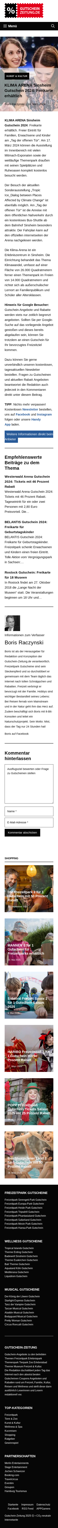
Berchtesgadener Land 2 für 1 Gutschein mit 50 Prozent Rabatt (27, 1162)
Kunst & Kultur (12, 1422)
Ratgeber (10, 1438)
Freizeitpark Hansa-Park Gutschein (24, 1228)
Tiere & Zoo (11, 1418)
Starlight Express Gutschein (20, 1300)
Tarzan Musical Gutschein (19, 1308)
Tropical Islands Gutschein (19, 1248)
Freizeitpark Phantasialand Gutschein (25, 1215)
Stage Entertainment (16, 1467)
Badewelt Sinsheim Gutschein (21, 1256)
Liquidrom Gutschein (16, 1276)
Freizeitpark (11, 1415)
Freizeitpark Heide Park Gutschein (23, 1207)
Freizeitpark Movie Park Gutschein (23, 1223)
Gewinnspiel (11, 1443)
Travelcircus (11, 1479)
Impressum (27, 1504)
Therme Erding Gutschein (19, 1252)
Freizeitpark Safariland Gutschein (23, 1220)
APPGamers (43, 1508)
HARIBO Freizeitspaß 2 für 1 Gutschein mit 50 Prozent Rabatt (29, 1056)
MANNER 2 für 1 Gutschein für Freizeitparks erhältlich (26, 949)
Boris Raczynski (14, 104)
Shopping (10, 1435)
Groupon (9, 1487)
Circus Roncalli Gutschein (19, 1324)
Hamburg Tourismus (16, 1491)
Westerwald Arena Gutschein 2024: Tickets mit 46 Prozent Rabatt (27, 481)
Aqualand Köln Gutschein (19, 1268)
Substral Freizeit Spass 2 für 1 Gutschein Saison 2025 (27, 1003)
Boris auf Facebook (17, 733)
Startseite (13, 1504)
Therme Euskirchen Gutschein (21, 1260)
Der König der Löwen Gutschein (22, 1296)
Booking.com (12, 1475)
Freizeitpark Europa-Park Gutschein (24, 1203)
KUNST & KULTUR (16, 76)
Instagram (44, 414)
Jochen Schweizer (15, 1471)
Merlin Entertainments (17, 1463)
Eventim (9, 1483)
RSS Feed (27, 1508)
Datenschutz (43, 1504)
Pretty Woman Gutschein (18, 1320)
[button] (53, 26)
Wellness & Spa (13, 1426)
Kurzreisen (11, 1430)
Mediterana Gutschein (17, 1272)
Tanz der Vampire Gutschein (20, 1304)
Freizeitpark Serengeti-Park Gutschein (26, 1199)
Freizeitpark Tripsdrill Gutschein (22, 1212)
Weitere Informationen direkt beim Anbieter (29, 436)
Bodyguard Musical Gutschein (21, 1316)
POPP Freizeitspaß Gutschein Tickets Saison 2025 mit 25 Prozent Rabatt (29, 1109)
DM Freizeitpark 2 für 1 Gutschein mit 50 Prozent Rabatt (28, 896)
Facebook (23, 414)
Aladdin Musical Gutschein (19, 1312)
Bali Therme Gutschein (17, 1264)
